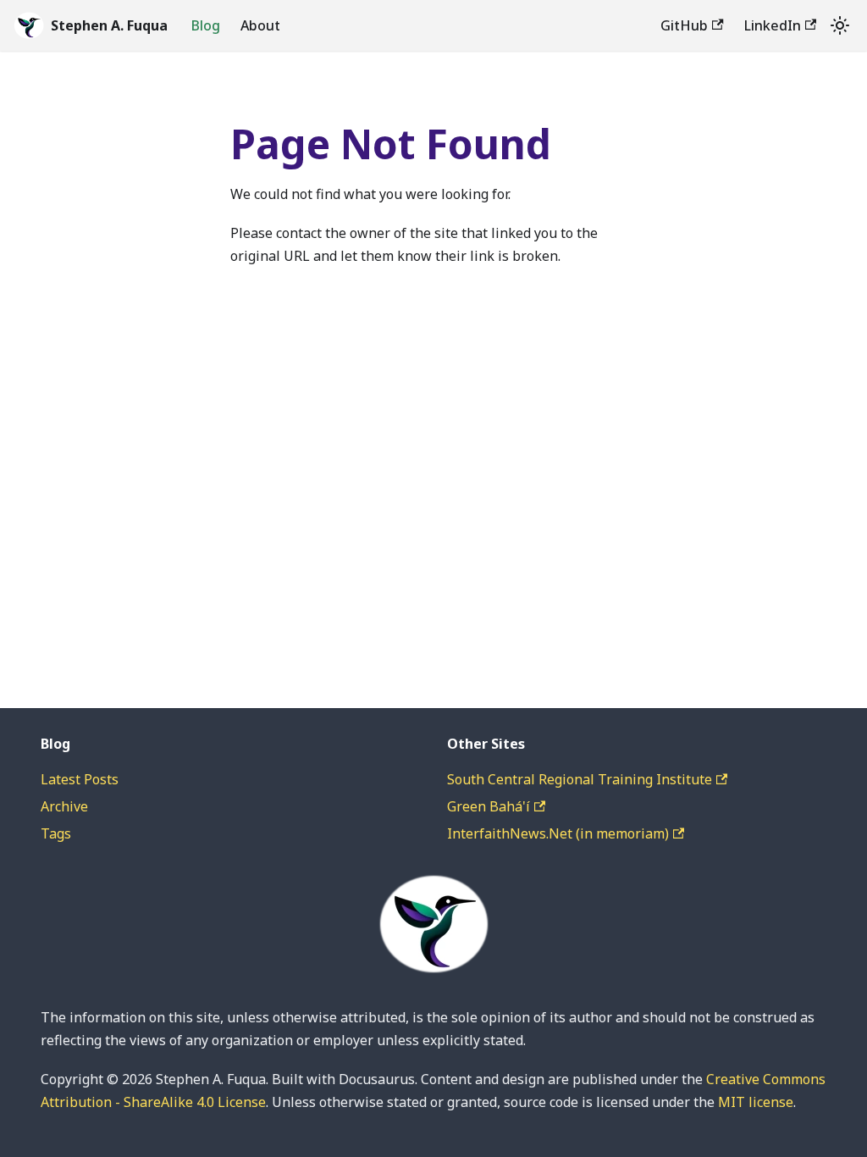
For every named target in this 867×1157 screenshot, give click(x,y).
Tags (56, 833)
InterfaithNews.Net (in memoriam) (558, 833)
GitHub (684, 25)
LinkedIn (772, 25)
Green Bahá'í (488, 806)
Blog (205, 25)
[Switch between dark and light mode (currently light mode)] (839, 25)
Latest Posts (80, 779)
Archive (64, 806)
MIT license (755, 1102)
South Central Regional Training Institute (579, 779)
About (260, 25)
